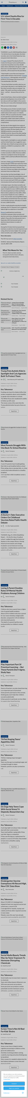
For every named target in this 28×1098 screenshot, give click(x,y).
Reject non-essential (14, 1088)
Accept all (14, 1083)
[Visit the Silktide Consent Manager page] (23, 1093)
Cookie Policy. (6, 1079)
